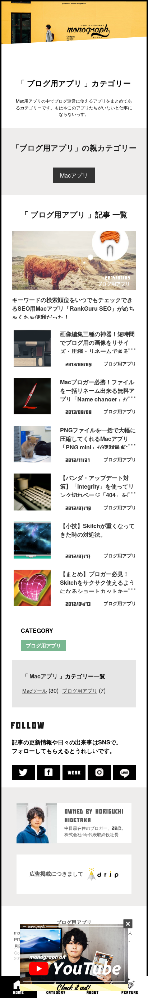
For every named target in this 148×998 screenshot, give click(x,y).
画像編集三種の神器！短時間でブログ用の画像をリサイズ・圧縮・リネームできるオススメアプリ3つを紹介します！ (97, 351)
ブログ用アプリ (113, 284)
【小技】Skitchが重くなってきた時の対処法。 (97, 530)
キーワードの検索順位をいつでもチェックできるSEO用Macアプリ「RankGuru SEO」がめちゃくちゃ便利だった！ (73, 308)
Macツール (34, 690)
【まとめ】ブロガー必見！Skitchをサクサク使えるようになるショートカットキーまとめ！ (97, 587)
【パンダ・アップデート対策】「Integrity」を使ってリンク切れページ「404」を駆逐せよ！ (97, 491)
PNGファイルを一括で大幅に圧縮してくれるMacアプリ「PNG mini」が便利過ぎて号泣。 (98, 443)
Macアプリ (74, 175)
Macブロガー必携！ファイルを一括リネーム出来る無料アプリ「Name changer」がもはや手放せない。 (97, 395)
